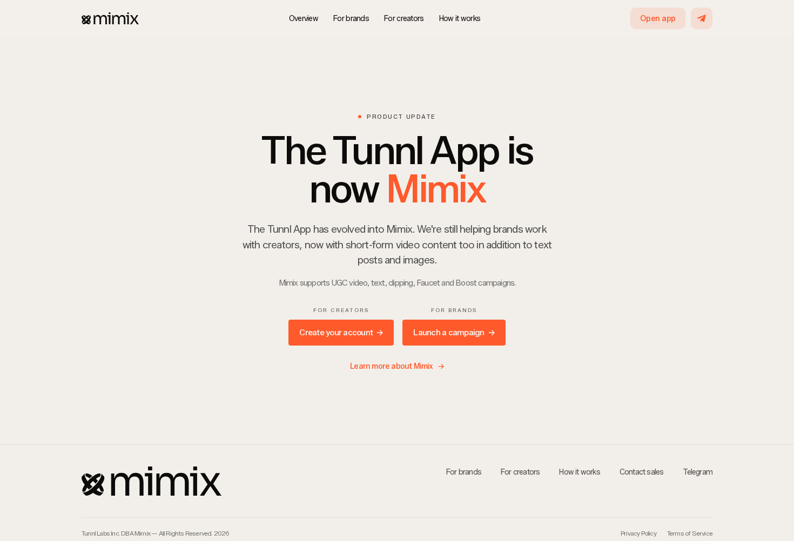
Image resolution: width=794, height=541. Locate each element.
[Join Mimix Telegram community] (701, 18)
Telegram (697, 472)
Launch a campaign (454, 332)
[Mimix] (236, 481)
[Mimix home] (110, 18)
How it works (460, 18)
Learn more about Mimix (397, 366)
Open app (658, 18)
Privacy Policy (638, 533)
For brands (351, 18)
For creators (404, 18)
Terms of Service (689, 533)
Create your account (341, 332)
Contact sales (642, 472)
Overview (303, 18)
